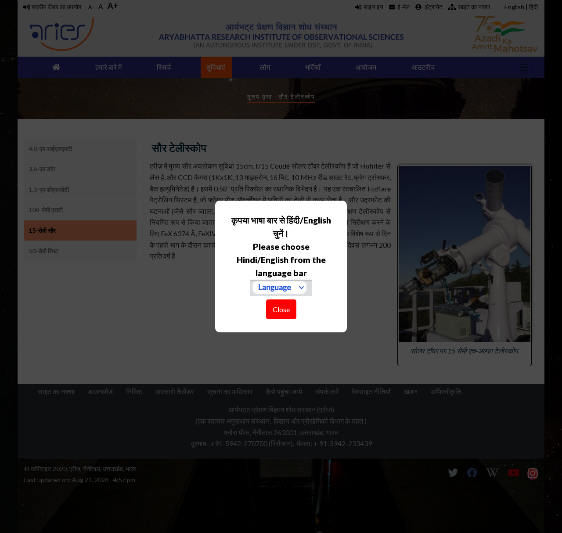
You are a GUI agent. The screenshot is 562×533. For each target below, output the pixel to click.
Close (281, 309)
